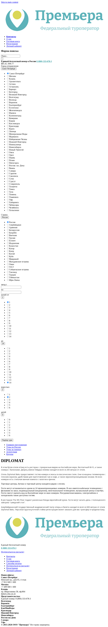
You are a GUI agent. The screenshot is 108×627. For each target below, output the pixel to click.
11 (10, 328)
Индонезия (14, 243)
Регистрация (12, 44)
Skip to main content (9, 2)
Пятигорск (14, 163)
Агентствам (11, 452)
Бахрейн (13, 233)
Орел (11, 155)
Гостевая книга (13, 41)
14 (10, 336)
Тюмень (12, 194)
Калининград (15, 115)
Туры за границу (13, 449)
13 (10, 334)
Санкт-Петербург (17, 73)
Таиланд (13, 272)
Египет (12, 240)
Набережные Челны (18, 139)
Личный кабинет (14, 46)
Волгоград (14, 97)
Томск (12, 189)
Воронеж (13, 102)
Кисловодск (14, 123)
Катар (11, 248)
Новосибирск (15, 147)
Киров (12, 121)
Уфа (11, 200)
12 (10, 331)
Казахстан (13, 246)
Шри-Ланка (14, 280)
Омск (11, 152)
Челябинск (14, 208)
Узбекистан (14, 277)
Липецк (12, 131)
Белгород (13, 92)
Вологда (12, 100)
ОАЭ (11, 267)
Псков (12, 160)
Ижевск (12, 113)
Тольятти (13, 186)
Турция (12, 275)
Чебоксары (14, 205)
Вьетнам (13, 235)
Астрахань (14, 87)
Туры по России (13, 447)
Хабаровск (14, 202)
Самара (12, 171)
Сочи (11, 179)
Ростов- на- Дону (16, 165)
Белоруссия (14, 230)
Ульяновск (13, 197)
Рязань (12, 168)
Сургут (12, 181)
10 (10, 326)
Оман (11, 264)
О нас (8, 39)
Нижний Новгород (17, 142)
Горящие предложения (16, 445)
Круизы (9, 454)
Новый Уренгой (16, 150)
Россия (12, 222)
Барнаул (12, 89)
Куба (11, 256)
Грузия (12, 238)
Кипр (11, 251)
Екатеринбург (15, 105)
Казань (12, 79)
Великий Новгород (17, 94)
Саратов (12, 173)
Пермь (12, 158)
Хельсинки (14, 210)
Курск (11, 129)
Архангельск (15, 81)
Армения (13, 227)
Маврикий (14, 259)
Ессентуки (14, 108)
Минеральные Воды (18, 134)
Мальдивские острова (19, 262)
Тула (11, 192)
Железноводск (15, 110)
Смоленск (13, 176)
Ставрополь (14, 184)
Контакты (10, 556)
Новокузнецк (15, 144)
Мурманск (13, 137)
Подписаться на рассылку (12, 552)
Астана (12, 84)
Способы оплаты (14, 563)
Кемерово (13, 118)
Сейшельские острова (19, 269)
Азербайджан (15, 225)
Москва (12, 76)
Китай (12, 254)
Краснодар (14, 126)
